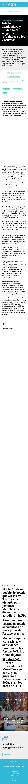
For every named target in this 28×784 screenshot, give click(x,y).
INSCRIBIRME (7, 754)
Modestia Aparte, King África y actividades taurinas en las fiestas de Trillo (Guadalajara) (14, 646)
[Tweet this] (16, 73)
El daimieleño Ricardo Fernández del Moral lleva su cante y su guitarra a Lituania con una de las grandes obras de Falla (14, 673)
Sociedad (16, 11)
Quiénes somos (14, 778)
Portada (10, 11)
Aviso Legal (14, 771)
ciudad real (6, 89)
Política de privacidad (14, 773)
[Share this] (12, 73)
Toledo (5, 94)
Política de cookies (14, 775)
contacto (14, 780)
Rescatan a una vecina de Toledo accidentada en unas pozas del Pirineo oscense (14, 626)
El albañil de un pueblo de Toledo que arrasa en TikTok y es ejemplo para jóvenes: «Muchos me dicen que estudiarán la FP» (14, 602)
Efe (23, 81)
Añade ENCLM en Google (14, 76)
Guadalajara (17, 89)
